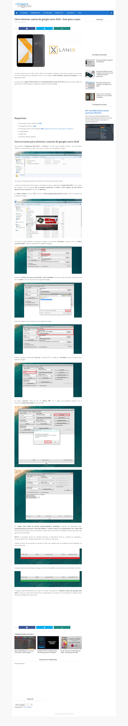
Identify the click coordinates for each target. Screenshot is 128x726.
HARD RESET (70, 13)
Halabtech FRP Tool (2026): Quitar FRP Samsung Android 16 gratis (47, 651)
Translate (28, 707)
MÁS (79, 13)
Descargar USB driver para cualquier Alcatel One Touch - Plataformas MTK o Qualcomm (104, 73)
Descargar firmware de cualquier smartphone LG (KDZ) (103, 84)
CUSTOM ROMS (47, 13)
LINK (40, 123)
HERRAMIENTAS (35, 13)
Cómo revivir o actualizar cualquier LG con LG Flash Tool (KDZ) (104, 95)
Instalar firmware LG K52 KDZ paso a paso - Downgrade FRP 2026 (70, 651)
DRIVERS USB (59, 13)
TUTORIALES (24, 13)
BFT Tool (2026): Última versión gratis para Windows (97, 112)
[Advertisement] (79, 5)
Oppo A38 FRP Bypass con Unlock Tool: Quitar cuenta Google (24, 651)
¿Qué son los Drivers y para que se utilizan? (59, 129)
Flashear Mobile (69, 714)
